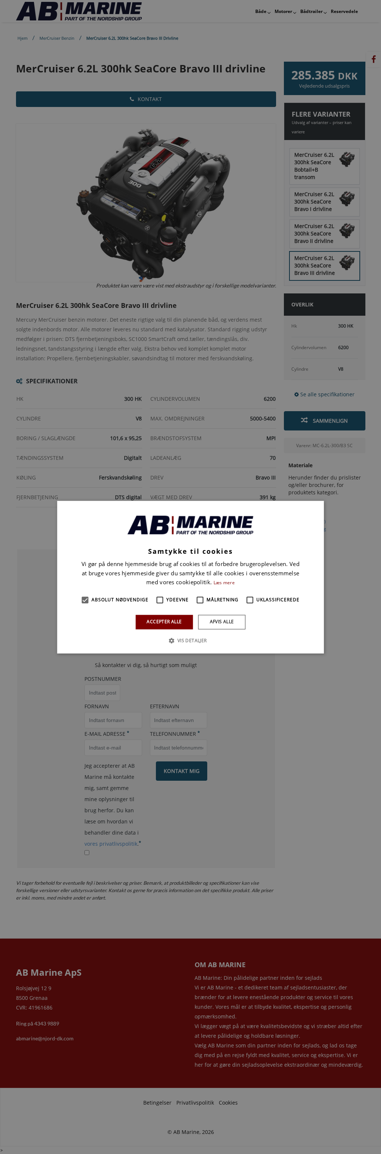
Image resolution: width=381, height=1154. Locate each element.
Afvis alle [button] (222, 622)
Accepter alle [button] (164, 622)
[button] (84, 600)
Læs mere (224, 583)
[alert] (190, 577)
